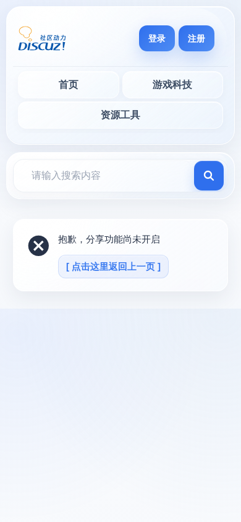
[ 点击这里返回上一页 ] (113, 266)
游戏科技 (172, 84)
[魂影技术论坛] (42, 38)
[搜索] (209, 175)
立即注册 (196, 38)
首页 (68, 84)
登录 (157, 38)
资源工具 (120, 114)
